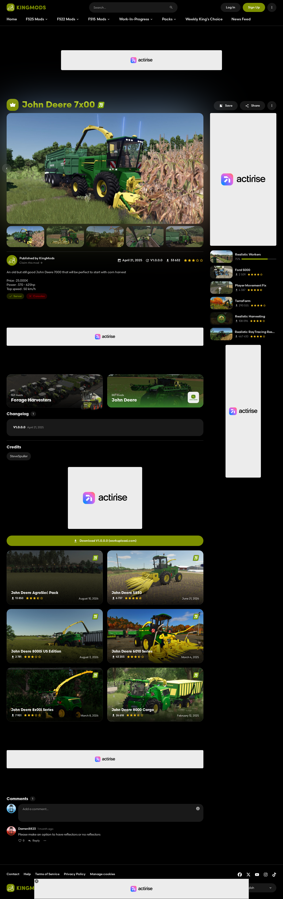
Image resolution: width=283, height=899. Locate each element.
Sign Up (254, 7)
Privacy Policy (75, 874)
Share (255, 106)
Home (12, 19)
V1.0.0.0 (28, 427)
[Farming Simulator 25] (101, 105)
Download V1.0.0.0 (108, 541)
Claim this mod (29, 262)
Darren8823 (27, 829)
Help (27, 874)
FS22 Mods (66, 19)
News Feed (241, 19)
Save (228, 106)
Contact (13, 874)
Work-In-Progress (134, 19)
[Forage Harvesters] (91, 399)
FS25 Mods (35, 19)
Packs (167, 19)
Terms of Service (47, 874)
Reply (36, 840)
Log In (230, 7)
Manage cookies (102, 874)
